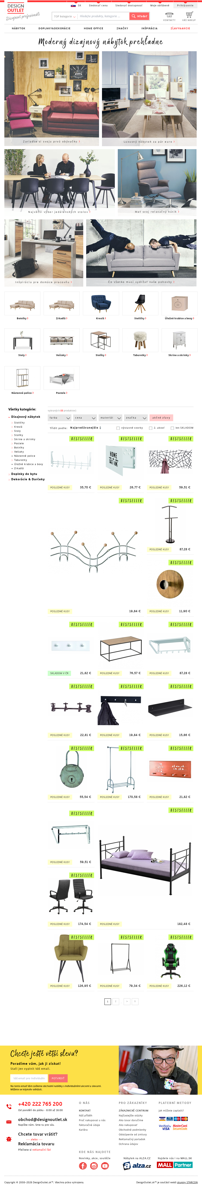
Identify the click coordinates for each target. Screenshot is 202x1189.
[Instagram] (94, 1165)
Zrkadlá (19, 468)
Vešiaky (19, 451)
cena (78, 417)
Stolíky (18, 435)
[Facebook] (82, 1165)
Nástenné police (24, 456)
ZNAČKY (122, 28)
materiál (107, 417)
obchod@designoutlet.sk (42, 1119)
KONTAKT (85, 1110)
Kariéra (83, 1129)
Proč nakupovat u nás (92, 1120)
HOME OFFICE (93, 28)
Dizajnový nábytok (25, 417)
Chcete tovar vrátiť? (37, 1134)
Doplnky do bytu (24, 474)
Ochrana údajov (128, 1144)
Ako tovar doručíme (131, 1120)
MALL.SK (186, 1158)
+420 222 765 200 (40, 1104)
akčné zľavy (161, 417)
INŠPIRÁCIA (149, 28)
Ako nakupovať (128, 1125)
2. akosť (159, 427)
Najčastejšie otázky (131, 1115)
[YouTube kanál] (105, 1165)
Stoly (17, 431)
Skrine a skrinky (25, 439)
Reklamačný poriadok (132, 1139)
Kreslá (18, 426)
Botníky (19, 447)
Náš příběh (85, 1115)
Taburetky (20, 460)
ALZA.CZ (145, 1158)
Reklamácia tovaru (36, 1144)
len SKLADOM (185, 427)
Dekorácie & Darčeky (28, 479)
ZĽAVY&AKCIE (180, 28)
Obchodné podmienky (132, 1129)
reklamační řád (41, 1149)
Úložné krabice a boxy (28, 464)
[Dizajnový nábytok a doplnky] (24, 11)
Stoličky (19, 422)
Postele (19, 443)
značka (131, 417)
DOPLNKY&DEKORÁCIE (54, 28)
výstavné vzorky (132, 427)
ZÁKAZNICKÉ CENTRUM (133, 1110)
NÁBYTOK (18, 28)
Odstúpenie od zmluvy (133, 1134)
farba (54, 417)
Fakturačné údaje (89, 1125)
